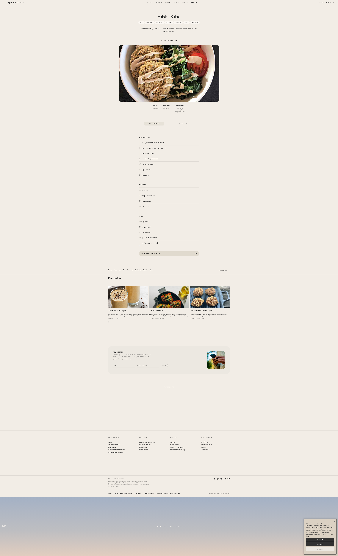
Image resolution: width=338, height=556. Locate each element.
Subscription (330, 2)
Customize (320, 549)
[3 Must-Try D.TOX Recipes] (128, 302)
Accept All (320, 539)
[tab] (154, 124)
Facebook (118, 270)
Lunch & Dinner (223, 270)
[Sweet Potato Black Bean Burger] (210, 302)
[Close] (334, 521)
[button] (4, 2)
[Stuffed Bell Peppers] (169, 302)
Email (151, 270)
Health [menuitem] (167, 2)
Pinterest (130, 270)
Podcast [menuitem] (185, 2)
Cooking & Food (113, 322)
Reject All (320, 544)
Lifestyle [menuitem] (176, 2)
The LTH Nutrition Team (170, 41)
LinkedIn (138, 270)
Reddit (145, 270)
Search (321, 2)
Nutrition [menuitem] (159, 2)
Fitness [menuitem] (149, 2)
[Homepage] (16, 2)
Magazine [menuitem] (194, 2)
